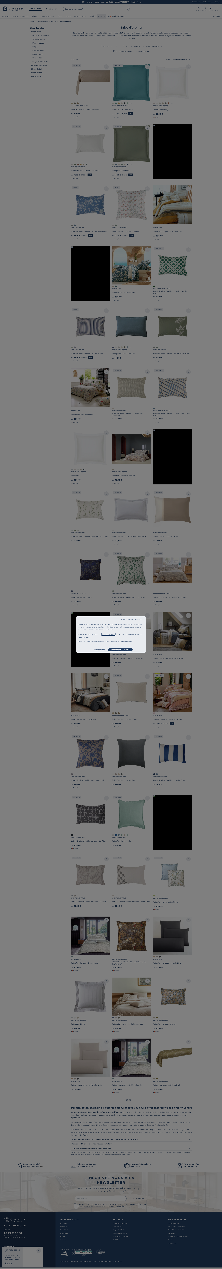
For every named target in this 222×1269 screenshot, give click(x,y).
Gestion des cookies (108, 634)
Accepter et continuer (120, 650)
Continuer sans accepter (131, 619)
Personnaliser (99, 650)
